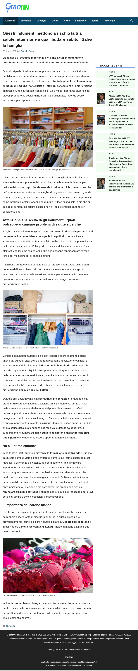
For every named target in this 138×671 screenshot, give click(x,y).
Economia (26, 20)
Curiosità (10, 20)
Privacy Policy (74, 666)
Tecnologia (109, 20)
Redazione (61, 666)
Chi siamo (50, 666)
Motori (54, 20)
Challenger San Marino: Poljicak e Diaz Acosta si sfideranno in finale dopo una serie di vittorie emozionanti (120, 164)
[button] (131, 21)
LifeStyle (41, 20)
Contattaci (86, 649)
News (67, 20)
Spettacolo (81, 20)
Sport (95, 20)
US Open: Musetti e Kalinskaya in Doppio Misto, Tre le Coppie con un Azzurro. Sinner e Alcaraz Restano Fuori (122, 121)
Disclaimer (87, 666)
